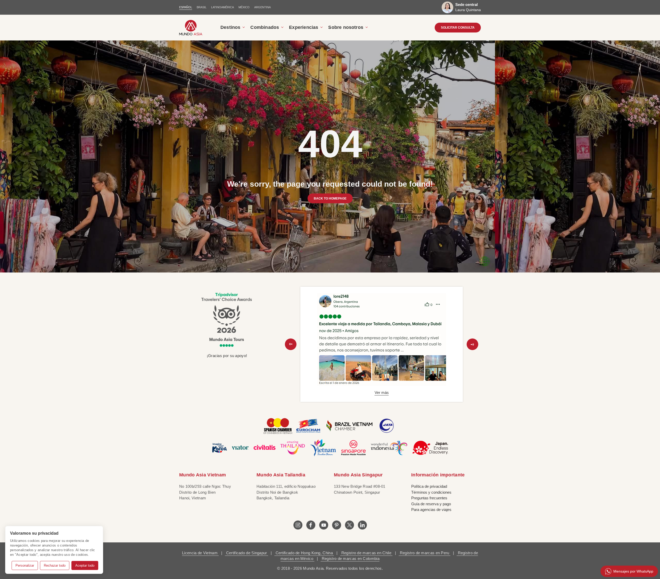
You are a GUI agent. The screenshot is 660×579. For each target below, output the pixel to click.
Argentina (262, 7)
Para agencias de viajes (431, 509)
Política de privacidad (429, 486)
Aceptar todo (84, 565)
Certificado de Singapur (246, 553)
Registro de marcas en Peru (424, 553)
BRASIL (202, 7)
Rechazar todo (54, 565)
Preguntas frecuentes (429, 498)
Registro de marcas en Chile (366, 553)
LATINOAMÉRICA (222, 7)
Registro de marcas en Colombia (350, 558)
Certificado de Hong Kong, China (304, 553)
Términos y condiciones (431, 492)
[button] (290, 344)
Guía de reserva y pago (431, 504)
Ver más (382, 392)
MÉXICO (244, 7)
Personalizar (24, 565)
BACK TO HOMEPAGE (330, 198)
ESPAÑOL (185, 7)
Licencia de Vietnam (200, 553)
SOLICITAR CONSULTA (458, 27)
